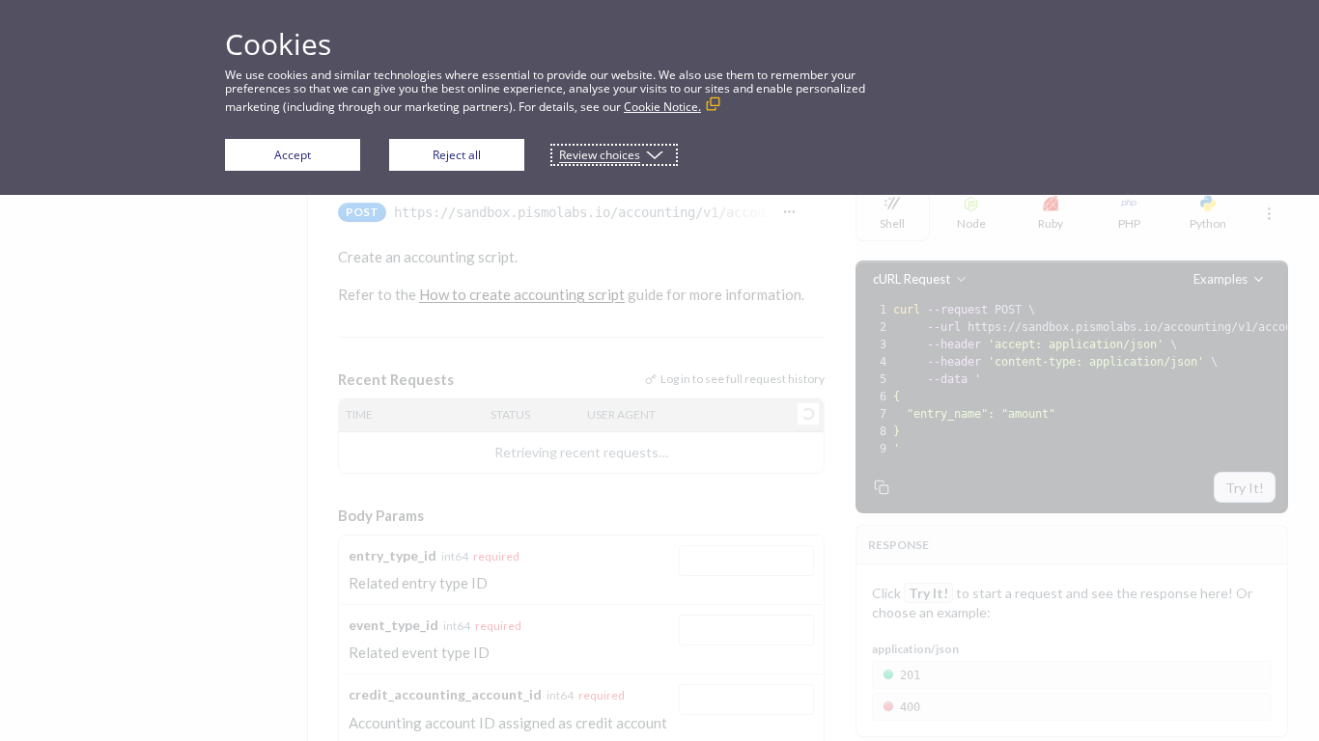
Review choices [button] (599, 155)
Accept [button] (292, 155)
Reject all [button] (457, 155)
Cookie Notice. (662, 106)
